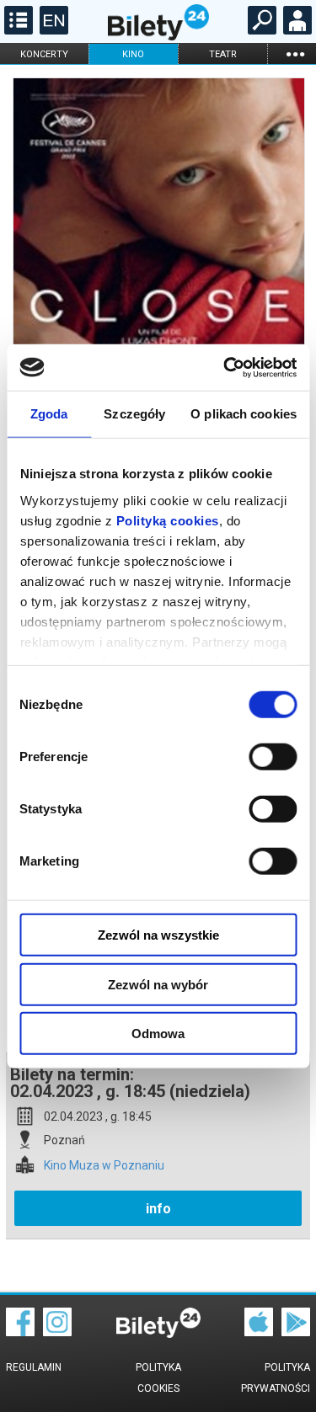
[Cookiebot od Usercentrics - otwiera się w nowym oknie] (225, 367)
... (295, 53)
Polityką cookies (166, 520)
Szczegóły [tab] (134, 414)
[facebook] (20, 1332)
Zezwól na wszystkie (158, 935)
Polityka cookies (158, 1377)
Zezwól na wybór (158, 984)
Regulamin (34, 1367)
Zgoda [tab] (49, 414)
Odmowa (158, 1033)
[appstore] (258, 1332)
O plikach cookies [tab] (243, 414)
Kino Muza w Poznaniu (104, 1165)
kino (133, 54)
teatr (223, 54)
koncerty (44, 54)
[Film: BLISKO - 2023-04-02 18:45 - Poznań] (158, 288)
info (158, 1209)
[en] (51, 30)
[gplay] (295, 1332)
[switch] (273, 756)
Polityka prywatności (275, 1377)
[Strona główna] (158, 36)
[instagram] (57, 1332)
